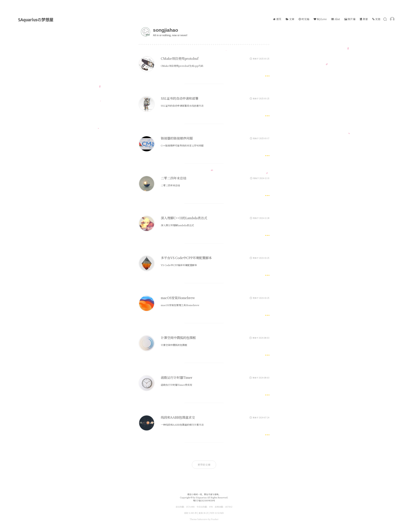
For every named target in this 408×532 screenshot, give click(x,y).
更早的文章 (204, 464)
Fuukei (215, 519)
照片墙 (351, 19)
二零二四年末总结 (173, 178)
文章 (291, 19)
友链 (377, 19)
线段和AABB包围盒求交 (178, 417)
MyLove (321, 19)
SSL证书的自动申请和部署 (179, 98)
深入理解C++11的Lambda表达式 (184, 218)
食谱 (365, 19)
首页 (278, 19)
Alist (337, 19)
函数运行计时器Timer (176, 377)
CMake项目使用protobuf (179, 58)
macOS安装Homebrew (178, 297)
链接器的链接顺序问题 (177, 138)
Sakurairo (202, 519)
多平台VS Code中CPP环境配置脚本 (186, 257)
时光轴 (305, 19)
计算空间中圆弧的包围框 (178, 337)
